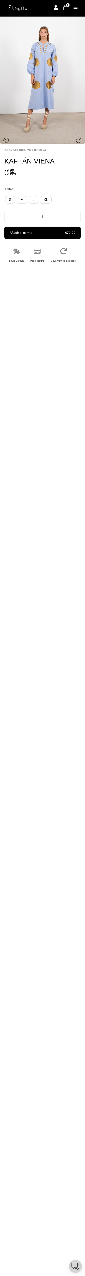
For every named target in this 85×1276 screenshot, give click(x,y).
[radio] (10, 200)
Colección (19, 150)
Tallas (9, 188)
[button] (42, 233)
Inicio (7, 150)
